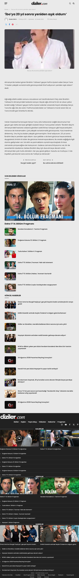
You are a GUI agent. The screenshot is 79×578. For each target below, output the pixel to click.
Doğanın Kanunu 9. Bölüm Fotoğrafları (14, 470)
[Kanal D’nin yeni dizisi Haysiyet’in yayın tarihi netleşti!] (10, 371)
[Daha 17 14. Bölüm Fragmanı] (39, 201)
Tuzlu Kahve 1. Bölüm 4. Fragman (30, 251)
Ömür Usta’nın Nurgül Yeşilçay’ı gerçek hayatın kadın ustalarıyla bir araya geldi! (45, 303)
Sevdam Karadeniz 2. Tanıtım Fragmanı (32, 229)
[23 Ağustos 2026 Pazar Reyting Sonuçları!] (10, 405)
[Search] (73, 3)
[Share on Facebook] (9, 24)
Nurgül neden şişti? (28, 163)
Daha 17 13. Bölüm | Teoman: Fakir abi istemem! (35, 262)
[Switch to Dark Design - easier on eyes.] (70, 3)
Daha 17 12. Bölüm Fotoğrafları (11, 458)
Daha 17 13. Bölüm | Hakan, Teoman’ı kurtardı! (34, 274)
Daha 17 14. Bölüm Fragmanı (19, 223)
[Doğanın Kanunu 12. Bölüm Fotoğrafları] (19, 438)
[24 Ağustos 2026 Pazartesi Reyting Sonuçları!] (10, 360)
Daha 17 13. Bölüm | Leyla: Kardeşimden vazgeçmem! (37, 285)
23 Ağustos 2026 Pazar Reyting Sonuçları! (33, 402)
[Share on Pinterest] (12, 24)
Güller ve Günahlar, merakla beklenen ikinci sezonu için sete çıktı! (42, 324)
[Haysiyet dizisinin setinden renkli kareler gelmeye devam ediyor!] (10, 338)
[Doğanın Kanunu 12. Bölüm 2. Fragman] (10, 243)
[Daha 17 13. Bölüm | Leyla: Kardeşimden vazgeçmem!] (10, 287)
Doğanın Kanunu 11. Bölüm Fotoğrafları (14, 453)
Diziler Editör (13, 19)
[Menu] (6, 3)
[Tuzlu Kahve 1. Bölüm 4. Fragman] (10, 254)
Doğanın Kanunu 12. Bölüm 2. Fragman (32, 240)
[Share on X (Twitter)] (6, 24)
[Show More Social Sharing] (16, 24)
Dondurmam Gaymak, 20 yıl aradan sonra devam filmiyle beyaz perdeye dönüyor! (45, 381)
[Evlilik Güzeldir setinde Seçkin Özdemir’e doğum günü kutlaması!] (10, 316)
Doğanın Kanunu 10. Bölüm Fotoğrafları (14, 462)
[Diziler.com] (39, 3)
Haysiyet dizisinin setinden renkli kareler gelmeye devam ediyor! (42, 335)
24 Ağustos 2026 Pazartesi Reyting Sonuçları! (35, 358)
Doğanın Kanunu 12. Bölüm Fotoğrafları (13, 449)
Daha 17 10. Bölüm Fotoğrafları (11, 475)
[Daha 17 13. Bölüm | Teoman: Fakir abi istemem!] (10, 265)
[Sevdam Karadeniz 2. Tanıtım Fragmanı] (10, 232)
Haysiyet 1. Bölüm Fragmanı (10, 522)
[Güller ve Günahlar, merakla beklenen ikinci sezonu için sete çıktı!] (10, 327)
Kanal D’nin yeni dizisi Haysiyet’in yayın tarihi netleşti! (38, 369)
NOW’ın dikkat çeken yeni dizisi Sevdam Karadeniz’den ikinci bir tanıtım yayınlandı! (44, 347)
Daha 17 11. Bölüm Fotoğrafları (11, 466)
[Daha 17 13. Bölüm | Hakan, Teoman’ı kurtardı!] (10, 276)
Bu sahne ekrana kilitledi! (53, 163)
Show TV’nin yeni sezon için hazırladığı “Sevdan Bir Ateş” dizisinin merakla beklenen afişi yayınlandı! (45, 392)
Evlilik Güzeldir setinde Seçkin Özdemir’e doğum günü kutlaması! (42, 313)
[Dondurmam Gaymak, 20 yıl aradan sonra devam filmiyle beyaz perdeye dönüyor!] (10, 382)
